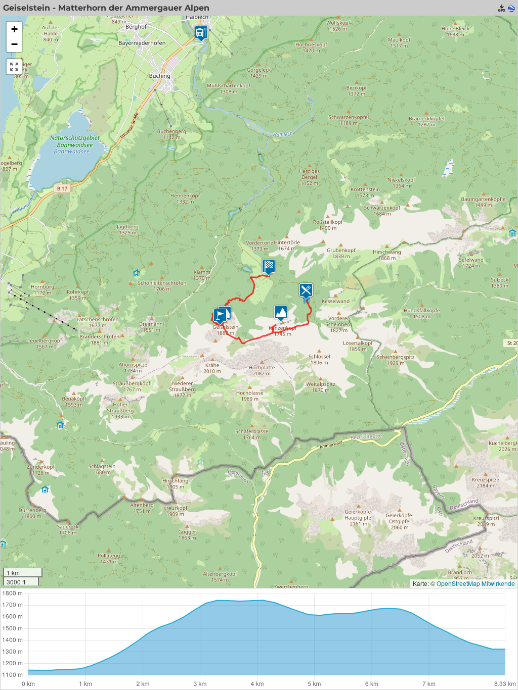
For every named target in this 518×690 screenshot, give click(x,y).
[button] (220, 316)
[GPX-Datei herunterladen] (501, 8)
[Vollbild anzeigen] (14, 66)
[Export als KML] (511, 8)
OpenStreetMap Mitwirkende (476, 583)
